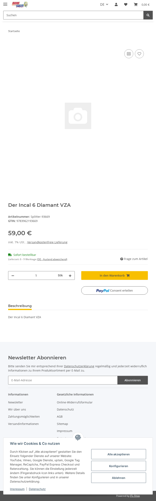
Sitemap (62, 424)
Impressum (17, 489)
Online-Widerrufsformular (75, 402)
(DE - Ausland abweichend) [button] (52, 259)
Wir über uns (17, 409)
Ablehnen (118, 477)
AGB (60, 416)
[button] (116, 4)
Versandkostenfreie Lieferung (47, 242)
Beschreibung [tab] (20, 306)
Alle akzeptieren (118, 454)
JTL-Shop (135, 496)
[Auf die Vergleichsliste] (128, 53)
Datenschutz (37, 489)
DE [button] (102, 4)
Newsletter (15, 402)
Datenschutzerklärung (79, 366)
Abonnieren (133, 380)
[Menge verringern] (12, 275)
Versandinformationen (23, 424)
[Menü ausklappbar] (5, 2)
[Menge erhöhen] (70, 275)
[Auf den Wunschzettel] (139, 53)
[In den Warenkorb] (11, 44)
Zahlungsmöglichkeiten (24, 416)
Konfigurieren (118, 466)
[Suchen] (148, 15)
